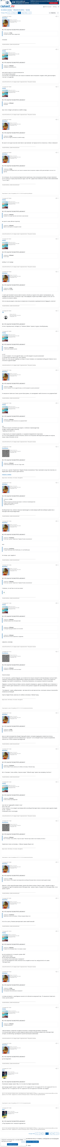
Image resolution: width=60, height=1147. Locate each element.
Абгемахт (4, 18)
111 (16, 13)
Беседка (28, 9)
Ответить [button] (53, 13)
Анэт (3, 1070)
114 (25, 13)
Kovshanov (5, 448)
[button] (58, 6)
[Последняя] (30, 13)
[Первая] (8, 13)
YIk (3, 312)
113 (22, 13)
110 (13, 13)
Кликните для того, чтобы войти (30, 1141)
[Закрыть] (25, 1139)
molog (4, 51)
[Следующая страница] (28, 13)
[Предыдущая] (11, 13)
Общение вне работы (18, 9)
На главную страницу (6, 9)
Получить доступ (12, 1144)
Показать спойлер (6, 474)
